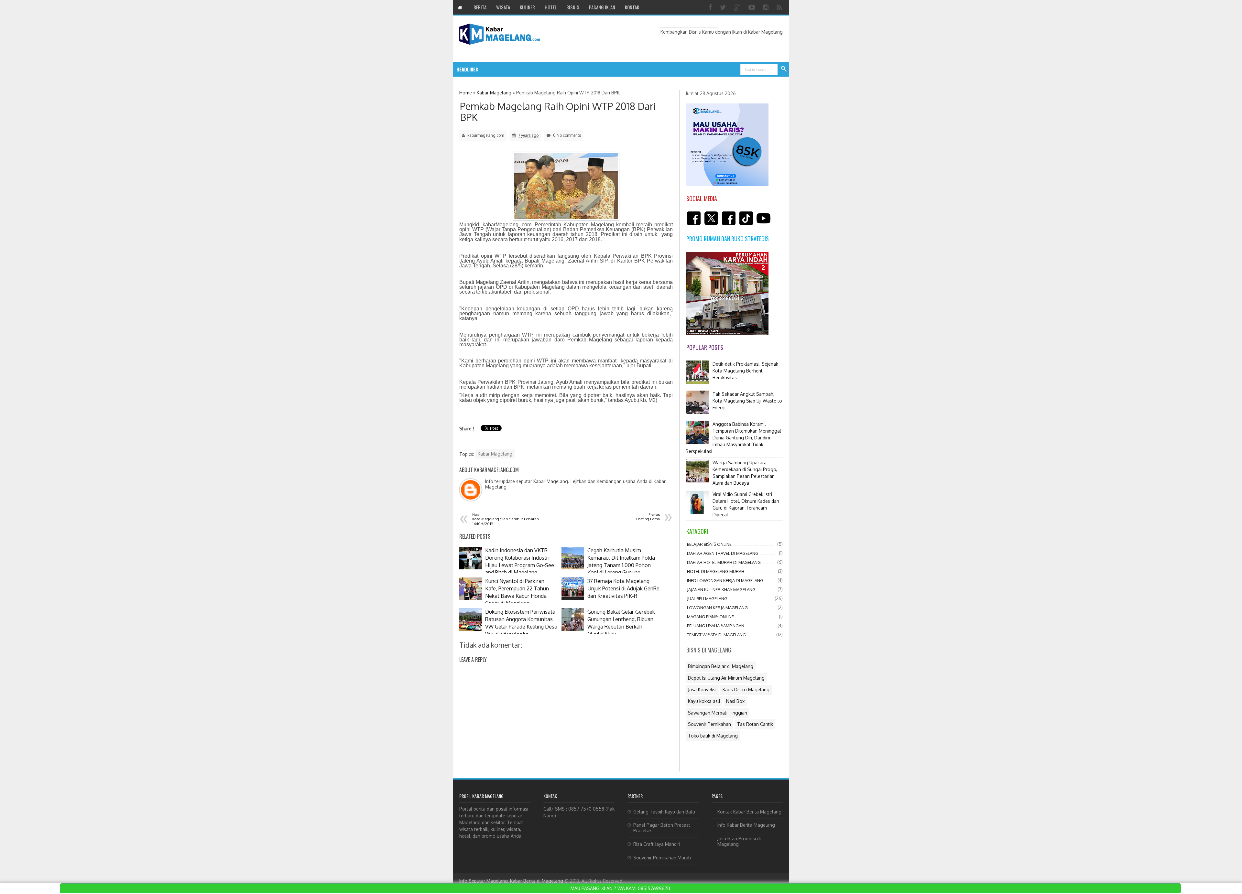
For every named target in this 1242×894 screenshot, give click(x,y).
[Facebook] (711, 7)
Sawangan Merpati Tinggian (717, 713)
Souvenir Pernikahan (709, 724)
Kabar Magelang (495, 454)
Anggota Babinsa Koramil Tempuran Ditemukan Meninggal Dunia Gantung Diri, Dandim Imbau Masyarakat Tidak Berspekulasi (733, 437)
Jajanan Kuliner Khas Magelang (721, 589)
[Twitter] (724, 7)
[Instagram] (766, 7)
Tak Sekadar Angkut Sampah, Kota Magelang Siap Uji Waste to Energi (747, 400)
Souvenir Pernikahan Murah (662, 857)
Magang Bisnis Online (710, 616)
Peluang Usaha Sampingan (715, 625)
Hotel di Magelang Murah (715, 571)
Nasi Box (735, 701)
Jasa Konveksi (702, 689)
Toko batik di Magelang (713, 735)
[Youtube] (752, 7)
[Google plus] (738, 7)
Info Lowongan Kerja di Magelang (725, 580)
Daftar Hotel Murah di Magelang (724, 562)
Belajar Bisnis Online (709, 544)
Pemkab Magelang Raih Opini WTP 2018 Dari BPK (558, 112)
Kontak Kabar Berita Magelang (749, 811)
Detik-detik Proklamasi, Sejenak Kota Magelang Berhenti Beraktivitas (745, 370)
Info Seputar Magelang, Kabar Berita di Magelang (511, 881)
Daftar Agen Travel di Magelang (722, 553)
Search (784, 69)
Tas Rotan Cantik (755, 724)
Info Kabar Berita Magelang (746, 825)
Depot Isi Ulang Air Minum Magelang (726, 678)
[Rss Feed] (780, 7)
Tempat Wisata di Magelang (716, 634)
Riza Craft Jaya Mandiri (656, 844)
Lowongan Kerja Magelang (717, 607)
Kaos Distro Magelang (746, 689)
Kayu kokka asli (704, 701)
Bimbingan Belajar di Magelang (720, 666)
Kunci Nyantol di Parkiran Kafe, (538, 69)
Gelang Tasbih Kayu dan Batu (664, 811)
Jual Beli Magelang (707, 598)
